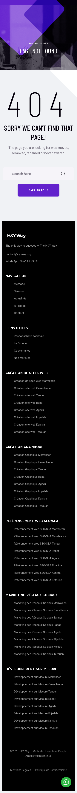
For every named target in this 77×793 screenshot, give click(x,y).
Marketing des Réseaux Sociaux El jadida (39, 639)
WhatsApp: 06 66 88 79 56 (22, 261)
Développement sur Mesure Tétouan (36, 728)
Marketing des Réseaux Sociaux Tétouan (39, 654)
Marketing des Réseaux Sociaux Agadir (37, 632)
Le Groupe (20, 343)
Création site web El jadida (30, 417)
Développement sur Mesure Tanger (35, 691)
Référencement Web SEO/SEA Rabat (36, 551)
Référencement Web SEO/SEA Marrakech (39, 529)
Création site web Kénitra (29, 424)
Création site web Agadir (29, 410)
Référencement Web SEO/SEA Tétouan (38, 580)
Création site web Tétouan (30, 432)
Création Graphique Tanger (30, 469)
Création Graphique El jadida (31, 491)
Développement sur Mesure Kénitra (35, 720)
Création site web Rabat (28, 402)
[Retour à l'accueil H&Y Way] (38, 235)
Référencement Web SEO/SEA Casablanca (40, 536)
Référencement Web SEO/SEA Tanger (37, 543)
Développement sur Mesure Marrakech (37, 677)
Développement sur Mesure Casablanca (38, 684)
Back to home (38, 190)
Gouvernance (22, 350)
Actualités (20, 298)
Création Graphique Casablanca (33, 462)
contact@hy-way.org (18, 254)
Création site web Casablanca (32, 388)
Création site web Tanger (29, 395)
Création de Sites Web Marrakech (34, 381)
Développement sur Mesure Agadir (35, 706)
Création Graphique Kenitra (30, 498)
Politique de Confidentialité (51, 770)
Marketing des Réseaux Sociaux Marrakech (40, 603)
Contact (19, 313)
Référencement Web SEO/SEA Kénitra (37, 572)
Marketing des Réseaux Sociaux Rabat (37, 625)
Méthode (19, 284)
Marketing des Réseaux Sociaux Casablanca (41, 610)
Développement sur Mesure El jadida (36, 713)
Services (19, 291)
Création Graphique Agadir (30, 484)
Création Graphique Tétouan (31, 506)
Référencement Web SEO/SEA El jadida (38, 565)
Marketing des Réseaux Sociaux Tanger (38, 617)
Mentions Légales (20, 770)
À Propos (20, 305)
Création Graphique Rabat (29, 476)
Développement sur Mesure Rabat (35, 699)
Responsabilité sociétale (29, 336)
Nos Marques (22, 358)
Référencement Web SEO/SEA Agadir (37, 558)
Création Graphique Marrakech (32, 455)
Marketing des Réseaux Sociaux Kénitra (38, 646)
